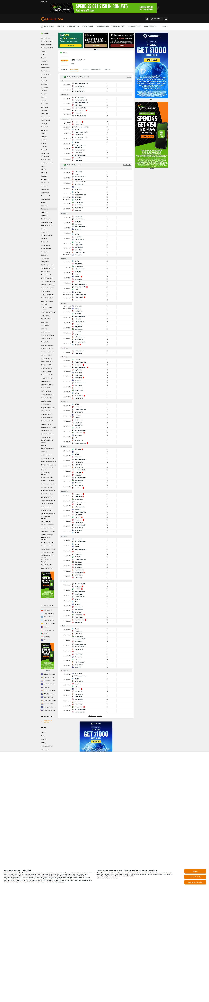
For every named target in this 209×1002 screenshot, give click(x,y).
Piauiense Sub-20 (46, 235)
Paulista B (44, 215)
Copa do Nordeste (47, 345)
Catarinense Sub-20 (47, 394)
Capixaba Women (46, 497)
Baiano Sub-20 (45, 381)
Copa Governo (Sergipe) (48, 312)
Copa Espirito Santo (47, 298)
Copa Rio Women (46, 568)
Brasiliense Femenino (48, 490)
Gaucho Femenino (47, 507)
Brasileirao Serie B (47, 41)
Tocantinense (45, 271)
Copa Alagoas (45, 291)
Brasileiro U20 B (46, 365)
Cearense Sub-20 (46, 398)
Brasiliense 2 (45, 87)
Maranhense (45, 153)
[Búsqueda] (147, 19)
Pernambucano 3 (46, 225)
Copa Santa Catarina (47, 335)
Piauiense (44, 229)
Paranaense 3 (45, 199)
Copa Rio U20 (45, 332)
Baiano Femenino (46, 487)
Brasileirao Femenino (48, 458)
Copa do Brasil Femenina (46, 561)
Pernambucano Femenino (46, 538)
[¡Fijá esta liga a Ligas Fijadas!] (84, 59)
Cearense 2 (44, 127)
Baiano (43, 77)
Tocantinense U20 (46, 278)
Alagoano (44, 58)
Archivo (107, 69)
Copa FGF (44, 304)
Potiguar (44, 239)
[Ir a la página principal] (56, 19)
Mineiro (43, 166)
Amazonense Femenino (48, 484)
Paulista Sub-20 (46, 424)
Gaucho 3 (44, 140)
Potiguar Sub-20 (46, 431)
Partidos (85, 69)
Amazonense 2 (45, 74)
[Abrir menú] (166, 19)
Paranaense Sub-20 (47, 421)
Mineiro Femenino (46, 521)
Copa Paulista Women (48, 565)
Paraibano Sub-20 (46, 417)
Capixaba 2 (44, 94)
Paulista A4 (44, 212)
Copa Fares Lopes (47, 301)
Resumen (64, 69)
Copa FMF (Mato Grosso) (46, 308)
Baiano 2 (44, 81)
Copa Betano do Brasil (48, 281)
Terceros (61, 882)
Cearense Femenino (47, 504)
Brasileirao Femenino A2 (49, 461)
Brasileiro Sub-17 (46, 368)
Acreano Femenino (47, 477)
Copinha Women (46, 455)
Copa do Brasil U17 (47, 288)
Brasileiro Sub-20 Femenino (46, 473)
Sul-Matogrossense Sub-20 (47, 441)
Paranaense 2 (45, 196)
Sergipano (44, 255)
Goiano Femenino (46, 510)
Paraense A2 (45, 179)
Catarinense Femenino (48, 500)
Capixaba (44, 91)
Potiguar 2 (44, 242)
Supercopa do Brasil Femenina (47, 469)
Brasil (65, 52)
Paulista (43, 202)
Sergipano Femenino (47, 552)
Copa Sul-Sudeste (46, 338)
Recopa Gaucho (46, 355)
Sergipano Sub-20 (46, 437)
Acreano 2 (44, 54)
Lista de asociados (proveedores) (106, 878)
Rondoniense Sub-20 (47, 434)
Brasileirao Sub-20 (47, 362)
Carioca (43, 97)
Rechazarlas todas (195, 877)
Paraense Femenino (47, 525)
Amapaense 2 (45, 68)
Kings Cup (44, 452)
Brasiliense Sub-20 (47, 385)
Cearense (44, 123)
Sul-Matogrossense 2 (48, 268)
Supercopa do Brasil (47, 348)
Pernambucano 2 (46, 222)
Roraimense (45, 252)
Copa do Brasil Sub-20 (48, 285)
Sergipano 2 (45, 258)
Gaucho (43, 133)
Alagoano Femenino (47, 481)
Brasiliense (44, 84)
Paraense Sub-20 (46, 414)
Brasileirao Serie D (47, 48)
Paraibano (44, 186)
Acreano (43, 51)
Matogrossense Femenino (46, 517)
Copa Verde (44, 342)
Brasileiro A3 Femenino (48, 465)
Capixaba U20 (45, 388)
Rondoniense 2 (46, 248)
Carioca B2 (44, 107)
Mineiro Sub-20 (46, 411)
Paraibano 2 (45, 189)
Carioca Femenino (47, 494)
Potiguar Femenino (47, 546)
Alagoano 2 (44, 61)
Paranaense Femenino (48, 531)
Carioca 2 (44, 100)
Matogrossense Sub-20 (48, 408)
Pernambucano (46, 219)
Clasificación (96, 69)
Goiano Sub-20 (45, 404)
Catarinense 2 (45, 117)
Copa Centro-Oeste (47, 294)
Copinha (43, 445)
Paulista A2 (44, 206)
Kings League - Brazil (47, 448)
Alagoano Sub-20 (46, 375)
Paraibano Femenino (47, 528)
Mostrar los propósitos (195, 882)
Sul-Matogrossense (47, 265)
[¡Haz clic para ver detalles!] (96, 84)
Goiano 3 (44, 150)
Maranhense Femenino (48, 513)
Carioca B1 (44, 104)
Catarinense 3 (45, 120)
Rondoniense (45, 245)
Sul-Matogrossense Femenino (47, 556)
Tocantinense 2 (46, 275)
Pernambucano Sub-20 (48, 427)
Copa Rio (44, 329)
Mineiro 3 (44, 173)
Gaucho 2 (44, 137)
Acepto (195, 871)
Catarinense (45, 114)
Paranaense (45, 192)
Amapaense (45, 64)
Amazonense (45, 71)
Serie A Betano (45, 38)
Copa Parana (45, 315)
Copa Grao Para (46, 319)
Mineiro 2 (44, 169)
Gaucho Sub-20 (46, 401)
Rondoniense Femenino (48, 549)
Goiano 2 (44, 146)
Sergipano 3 (45, 262)
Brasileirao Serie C (47, 44)
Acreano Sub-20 (46, 371)
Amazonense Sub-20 (47, 378)
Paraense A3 (45, 183)
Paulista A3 (44, 209)
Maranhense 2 (45, 156)
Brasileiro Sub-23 (46, 358)
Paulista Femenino (47, 534)
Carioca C (44, 110)
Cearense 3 (44, 130)
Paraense (44, 176)
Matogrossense (46, 160)
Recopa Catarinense (47, 352)
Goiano (43, 143)
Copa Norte (44, 322)
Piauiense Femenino (47, 542)
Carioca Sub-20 (46, 391)
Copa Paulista (45, 325)
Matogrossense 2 (46, 163)
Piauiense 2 (44, 232)
